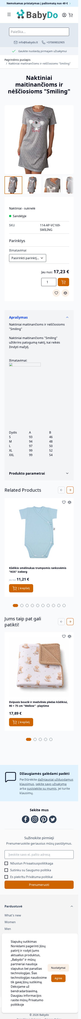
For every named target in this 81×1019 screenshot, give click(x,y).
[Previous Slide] (61, 490)
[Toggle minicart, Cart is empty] (71, 15)
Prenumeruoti (39, 885)
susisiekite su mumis (42, 788)
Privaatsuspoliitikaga (38, 863)
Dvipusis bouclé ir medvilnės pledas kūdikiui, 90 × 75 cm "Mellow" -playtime (38, 704)
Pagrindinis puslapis (18, 60)
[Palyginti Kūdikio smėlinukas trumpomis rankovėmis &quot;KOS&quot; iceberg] (69, 502)
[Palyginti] (65, 293)
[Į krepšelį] (63, 282)
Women (10, 922)
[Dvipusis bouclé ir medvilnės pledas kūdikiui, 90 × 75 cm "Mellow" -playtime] (39, 666)
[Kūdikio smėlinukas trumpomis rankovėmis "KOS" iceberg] (39, 532)
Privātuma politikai (39, 877)
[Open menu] (9, 14)
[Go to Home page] (37, 14)
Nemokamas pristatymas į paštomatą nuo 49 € (38, 3)
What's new (13, 915)
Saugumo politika (38, 870)
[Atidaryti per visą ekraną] (39, 139)
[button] (39, 906)
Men (8, 929)
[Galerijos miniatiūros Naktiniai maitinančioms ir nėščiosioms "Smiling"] (39, 185)
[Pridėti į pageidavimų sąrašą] (56, 293)
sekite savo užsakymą (51, 784)
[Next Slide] (70, 490)
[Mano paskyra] (64, 15)
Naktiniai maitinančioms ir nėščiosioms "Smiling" (39, 63)
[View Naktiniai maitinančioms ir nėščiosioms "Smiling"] (13, 185)
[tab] (15, 605)
